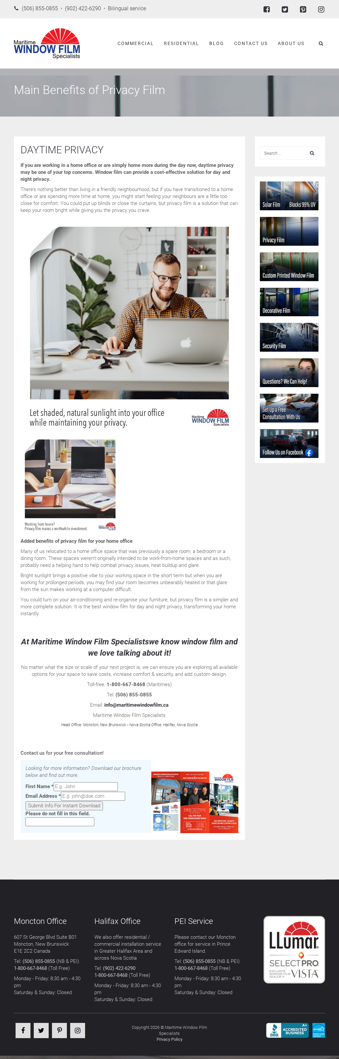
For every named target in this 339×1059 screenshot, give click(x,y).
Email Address (43, 796)
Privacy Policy (169, 1039)
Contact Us (251, 43)
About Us (291, 43)
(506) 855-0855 (39, 961)
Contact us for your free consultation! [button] (62, 753)
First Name (39, 786)
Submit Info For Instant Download (64, 806)
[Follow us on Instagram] (321, 9)
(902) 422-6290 (119, 968)
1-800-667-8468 (30, 968)
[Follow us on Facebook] (266, 9)
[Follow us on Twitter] (284, 9)
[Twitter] (41, 1031)
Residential (181, 43)
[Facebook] (23, 1031)
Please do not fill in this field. (57, 814)
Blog (216, 43)
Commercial (136, 43)
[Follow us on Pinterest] (303, 9)
